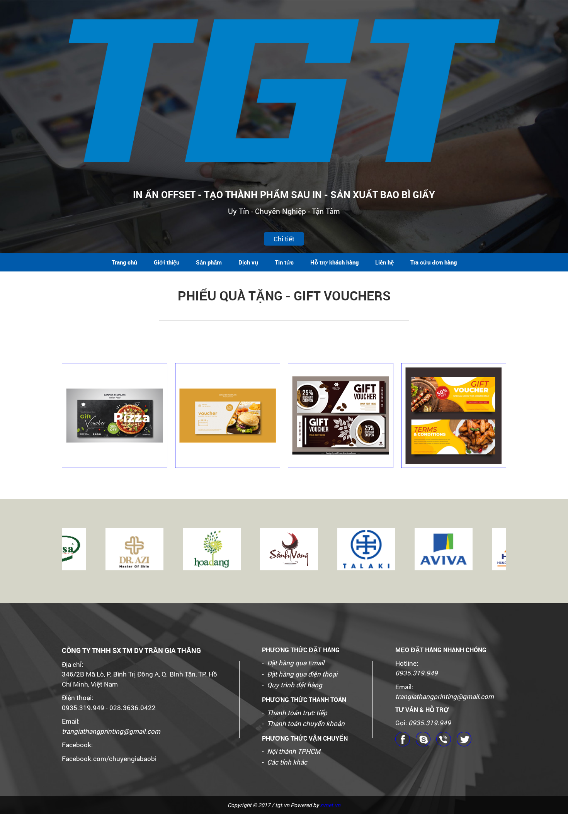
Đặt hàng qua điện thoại (302, 674)
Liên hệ (384, 262)
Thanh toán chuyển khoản (306, 723)
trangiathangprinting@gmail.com (111, 731)
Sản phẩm (209, 262)
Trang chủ (124, 262)
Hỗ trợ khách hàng (334, 262)
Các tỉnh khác (287, 762)
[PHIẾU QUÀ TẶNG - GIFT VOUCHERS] (114, 415)
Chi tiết (284, 238)
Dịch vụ (248, 262)
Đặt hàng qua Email (295, 662)
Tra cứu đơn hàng (433, 262)
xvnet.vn (330, 805)
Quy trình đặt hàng (294, 684)
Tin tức (284, 262)
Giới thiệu (166, 262)
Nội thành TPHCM (293, 751)
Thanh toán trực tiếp (297, 712)
